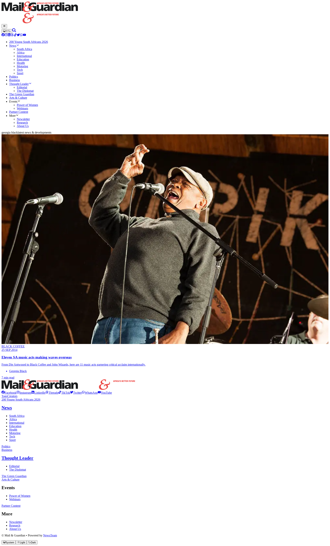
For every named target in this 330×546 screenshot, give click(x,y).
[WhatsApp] (21, 35)
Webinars (14, 499)
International (16, 422)
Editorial (14, 466)
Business (7, 449)
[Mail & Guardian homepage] (165, 13)
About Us (15, 529)
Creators (12, 396)
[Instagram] (6, 35)
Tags (4, 396)
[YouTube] (24, 35)
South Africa (16, 415)
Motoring (14, 433)
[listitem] (9, 392)
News (7, 407)
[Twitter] (18, 35)
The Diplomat (17, 469)
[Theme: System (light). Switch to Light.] (7, 31)
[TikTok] (15, 35)
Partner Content (11, 505)
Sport (12, 440)
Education (15, 426)
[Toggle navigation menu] (4, 26)
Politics (6, 446)
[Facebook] (3, 35)
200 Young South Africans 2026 (21, 399)
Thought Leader (17, 458)
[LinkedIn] (9, 35)
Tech (12, 436)
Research (14, 525)
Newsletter (15, 522)
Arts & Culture (10, 479)
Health (13, 429)
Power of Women (19, 495)
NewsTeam (50, 535)
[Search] (14, 31)
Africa (13, 419)
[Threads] (12, 35)
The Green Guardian (14, 476)
